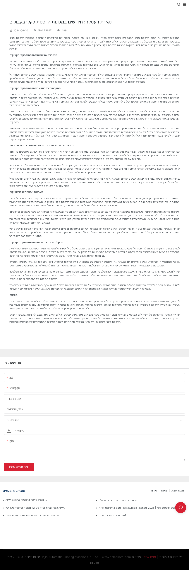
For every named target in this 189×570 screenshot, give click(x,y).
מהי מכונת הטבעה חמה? (112, 515)
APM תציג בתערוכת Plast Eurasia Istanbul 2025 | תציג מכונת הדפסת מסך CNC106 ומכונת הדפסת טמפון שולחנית (142, 507)
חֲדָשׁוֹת (164, 490)
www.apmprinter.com (116, 557)
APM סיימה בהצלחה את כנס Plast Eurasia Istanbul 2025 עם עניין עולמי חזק (27, 499)
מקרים (154, 490)
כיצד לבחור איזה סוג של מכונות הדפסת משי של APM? (35, 507)
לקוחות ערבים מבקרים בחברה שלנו (118, 500)
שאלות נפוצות (177, 490)
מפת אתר (150, 557)
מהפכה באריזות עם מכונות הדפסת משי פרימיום (32, 515)
